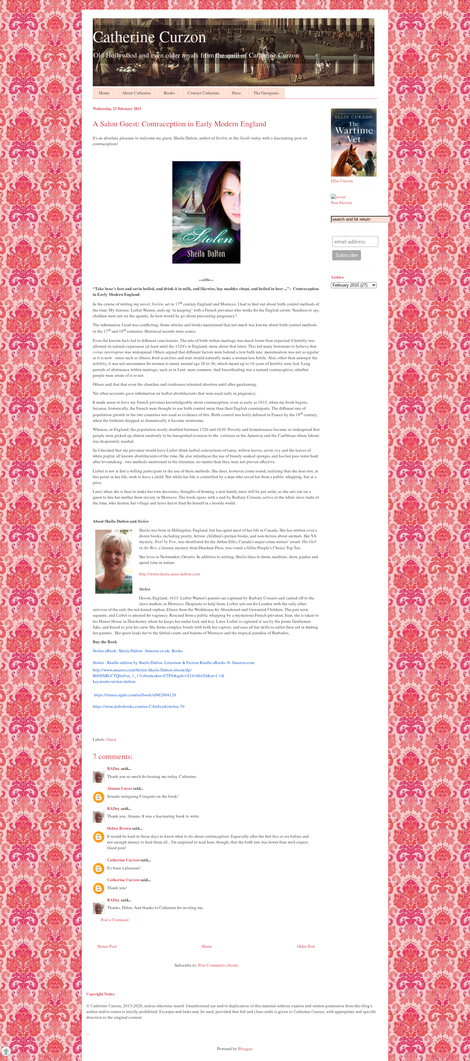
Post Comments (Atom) (218, 965)
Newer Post (107, 946)
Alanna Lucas (119, 788)
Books (169, 93)
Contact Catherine (203, 93)
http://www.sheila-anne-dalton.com (169, 574)
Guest (111, 739)
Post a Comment (115, 919)
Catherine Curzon (149, 36)
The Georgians (266, 93)
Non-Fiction (341, 202)
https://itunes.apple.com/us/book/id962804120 (135, 695)
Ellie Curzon (342, 181)
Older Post (306, 946)
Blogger (245, 1048)
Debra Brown (119, 828)
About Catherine (136, 93)
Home (104, 93)
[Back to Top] (6, 1052)
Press (236, 93)
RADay (113, 768)
